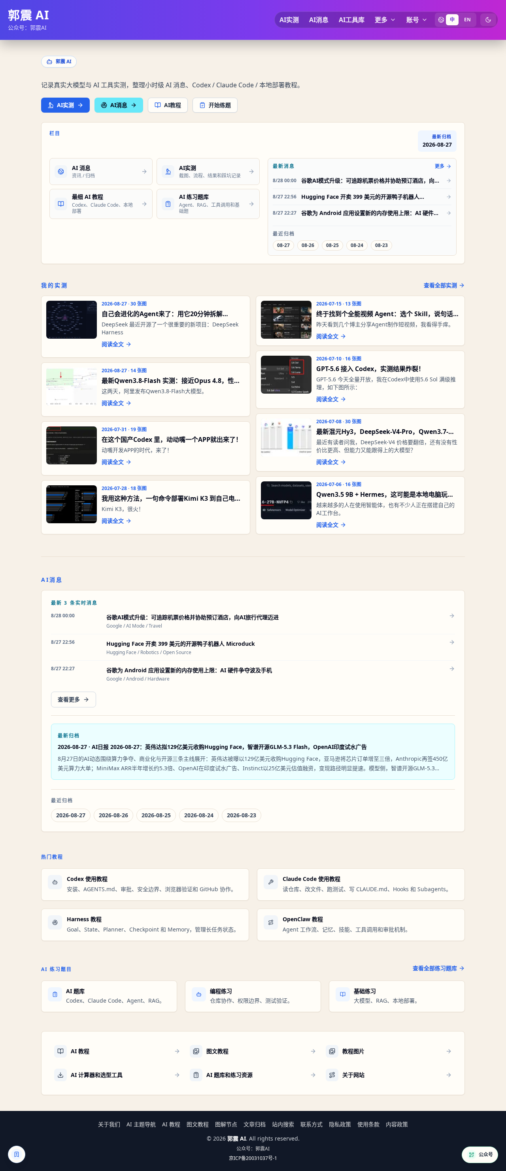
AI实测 (289, 19)
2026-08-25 (156, 815)
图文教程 (198, 1124)
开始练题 (220, 105)
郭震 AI (28, 15)
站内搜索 (283, 1124)
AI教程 (172, 105)
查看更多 (69, 699)
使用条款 (368, 1124)
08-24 (357, 245)
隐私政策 (340, 1124)
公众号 (486, 1154)
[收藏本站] (16, 1154)
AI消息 (319, 19)
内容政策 (397, 1124)
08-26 (308, 245)
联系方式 (311, 1124)
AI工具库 (351, 19)
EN (467, 19)
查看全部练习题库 (435, 968)
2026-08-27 (70, 815)
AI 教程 (171, 1124)
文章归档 (255, 1124)
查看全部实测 (440, 285)
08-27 (283, 245)
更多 (381, 19)
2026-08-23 (241, 815)
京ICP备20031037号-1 (253, 1158)
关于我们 (109, 1124)
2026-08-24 (198, 815)
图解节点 (226, 1124)
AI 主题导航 (141, 1124)
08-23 (381, 245)
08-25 (332, 245)
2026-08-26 (113, 815)
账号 (412, 19)
